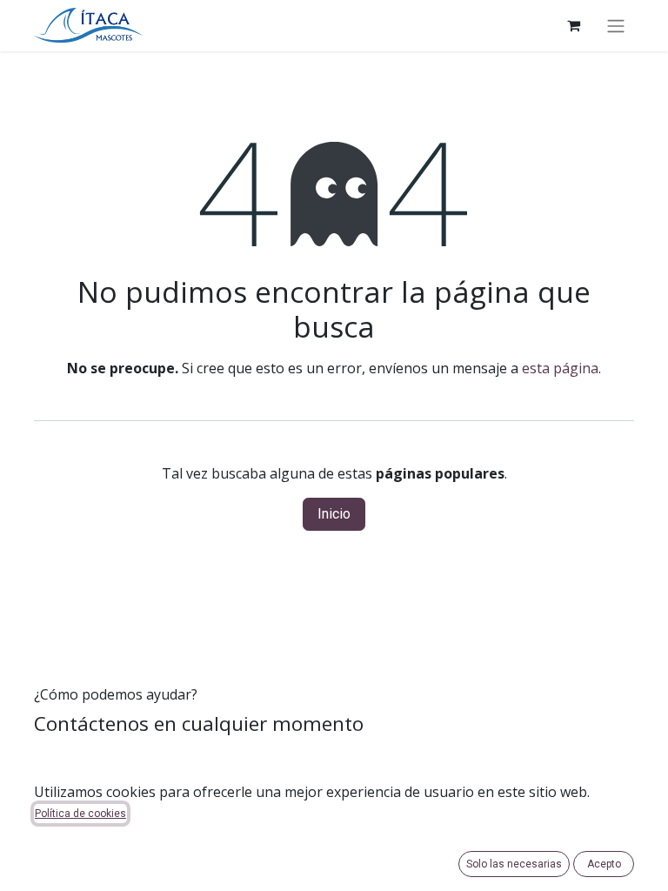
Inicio (334, 514)
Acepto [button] (604, 864)
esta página (560, 368)
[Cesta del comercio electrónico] (573, 25)
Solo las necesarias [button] (514, 864)
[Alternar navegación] (616, 25)
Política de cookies (80, 813)
